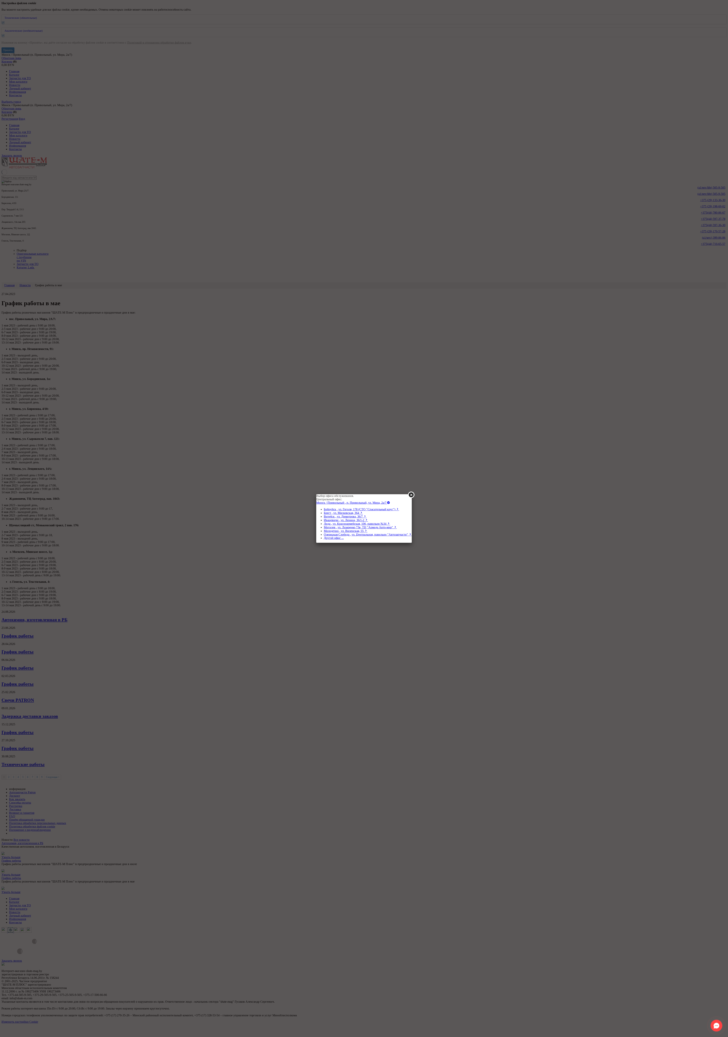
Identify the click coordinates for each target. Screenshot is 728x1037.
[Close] (411, 495)
